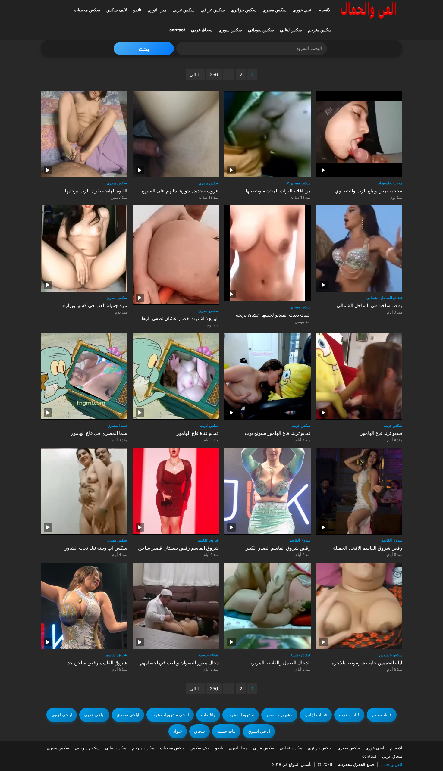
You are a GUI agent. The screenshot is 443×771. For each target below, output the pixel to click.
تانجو (137, 9)
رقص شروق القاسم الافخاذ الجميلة (367, 548)
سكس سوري (230, 29)
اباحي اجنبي (61, 714)
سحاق (199, 731)
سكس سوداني (261, 29)
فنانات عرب (349, 714)
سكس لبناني (291, 29)
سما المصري (117, 425)
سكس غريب (209, 425)
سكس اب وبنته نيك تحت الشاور (95, 548)
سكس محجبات (87, 9)
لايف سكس (116, 9)
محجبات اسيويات (389, 183)
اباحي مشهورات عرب (170, 714)
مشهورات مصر (279, 714)
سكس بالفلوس (390, 655)
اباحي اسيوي (259, 731)
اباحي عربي (94, 714)
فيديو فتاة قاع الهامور (198, 433)
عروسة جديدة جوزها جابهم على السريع (180, 191)
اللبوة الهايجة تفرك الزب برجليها (96, 191)
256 (214, 74)
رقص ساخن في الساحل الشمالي (369, 305)
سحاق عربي (201, 29)
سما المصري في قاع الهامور (99, 433)
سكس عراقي (213, 9)
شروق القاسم (208, 540)
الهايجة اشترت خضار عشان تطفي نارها (180, 318)
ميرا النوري (157, 9)
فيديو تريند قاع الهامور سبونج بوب (278, 433)
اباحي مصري (128, 714)
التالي (195, 74)
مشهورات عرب (240, 714)
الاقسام (325, 9)
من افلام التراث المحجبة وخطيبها (278, 191)
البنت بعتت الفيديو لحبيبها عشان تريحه (273, 315)
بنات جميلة (226, 731)
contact (177, 29)
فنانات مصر (382, 714)
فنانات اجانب (316, 714)
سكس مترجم (320, 29)
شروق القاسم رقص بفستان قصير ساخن (178, 548)
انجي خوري (303, 9)
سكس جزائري (243, 9)
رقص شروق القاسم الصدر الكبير (278, 548)
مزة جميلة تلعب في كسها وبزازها (94, 305)
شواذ (177, 731)
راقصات (208, 714)
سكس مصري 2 (299, 183)
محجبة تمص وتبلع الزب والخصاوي (368, 191)
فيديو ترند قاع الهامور (381, 433)
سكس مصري (274, 9)
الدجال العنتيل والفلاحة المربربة (279, 663)
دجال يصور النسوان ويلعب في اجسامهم (179, 663)
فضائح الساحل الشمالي (384, 297)
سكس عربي (184, 9)
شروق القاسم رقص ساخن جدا (96, 663)
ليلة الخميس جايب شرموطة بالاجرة (367, 663)
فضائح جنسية (209, 655)
